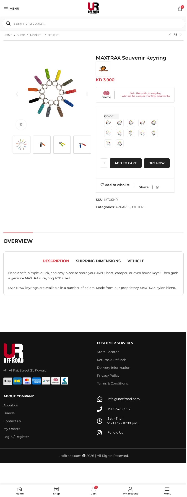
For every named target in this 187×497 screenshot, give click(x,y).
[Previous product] (170, 35)
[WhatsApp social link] (157, 187)
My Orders (11, 429)
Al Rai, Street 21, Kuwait (27, 370)
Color (108, 116)
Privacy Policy (108, 376)
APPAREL (36, 35)
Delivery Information (113, 368)
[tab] (56, 261)
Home (7, 35)
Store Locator (108, 352)
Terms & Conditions (112, 383)
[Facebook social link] (152, 187)
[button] (17, 94)
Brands (9, 413)
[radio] (108, 123)
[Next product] (181, 35)
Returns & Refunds (111, 360)
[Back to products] (175, 35)
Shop (21, 35)
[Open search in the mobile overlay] (93, 23)
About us (10, 405)
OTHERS (53, 35)
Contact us (12, 421)
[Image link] (13, 353)
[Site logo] (93, 8)
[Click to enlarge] (21, 125)
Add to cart (126, 163)
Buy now (157, 163)
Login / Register (16, 437)
